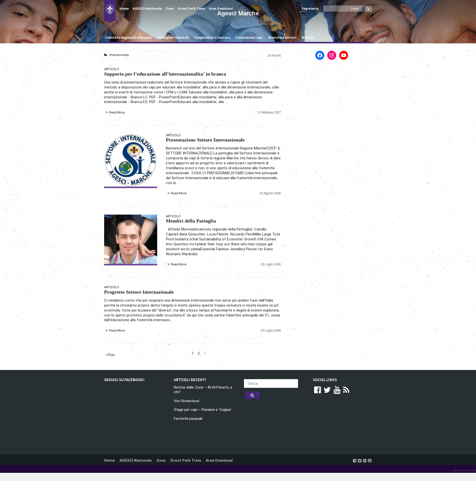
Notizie (307, 37)
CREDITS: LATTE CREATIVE (464, 470)
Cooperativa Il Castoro (212, 37)
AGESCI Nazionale (147, 8)
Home (124, 8)
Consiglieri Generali (173, 37)
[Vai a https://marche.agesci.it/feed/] (364, 461)
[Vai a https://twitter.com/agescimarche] (359, 461)
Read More (117, 112)
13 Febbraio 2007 (269, 112)
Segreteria (309, 8)
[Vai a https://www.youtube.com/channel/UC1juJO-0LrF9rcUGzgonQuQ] (369, 461)
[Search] (368, 8)
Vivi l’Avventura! (186, 401)
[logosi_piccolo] (130, 160)
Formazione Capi (249, 37)
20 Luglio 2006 (271, 264)
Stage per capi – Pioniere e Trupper (202, 409)
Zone (170, 8)
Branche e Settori (282, 37)
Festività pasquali (188, 418)
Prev (111, 355)
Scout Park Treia (191, 8)
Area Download (221, 8)
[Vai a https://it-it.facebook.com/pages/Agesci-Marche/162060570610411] (355, 461)
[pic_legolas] (130, 239)
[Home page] (110, 11)
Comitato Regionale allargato (128, 37)
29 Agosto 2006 (270, 193)
